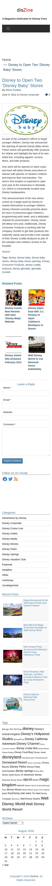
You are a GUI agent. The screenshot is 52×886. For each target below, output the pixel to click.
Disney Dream (43, 749)
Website (7, 412)
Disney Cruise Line (12, 528)
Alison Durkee (13, 90)
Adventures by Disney (14, 518)
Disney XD (18, 775)
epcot (27, 779)
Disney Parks (9, 549)
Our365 (6, 272)
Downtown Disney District (12, 780)
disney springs (24, 770)
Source (6, 251)
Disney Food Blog (23, 752)
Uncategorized (10, 585)
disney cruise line (26, 748)
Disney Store (39, 771)
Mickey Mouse (14, 789)
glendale (36, 268)
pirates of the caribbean (42, 790)
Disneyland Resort (14, 762)
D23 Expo (18, 729)
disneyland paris (28, 758)
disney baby (23, 257)
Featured (7, 564)
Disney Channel (28, 743)
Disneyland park (41, 758)
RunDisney (14, 793)
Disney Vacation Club (14, 559)
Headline (7, 569)
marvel (20, 785)
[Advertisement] (26, 42)
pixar (4, 793)
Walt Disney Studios (30, 798)
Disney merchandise (34, 763)
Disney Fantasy (8, 752)
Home (6, 60)
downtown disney (33, 774)
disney (28, 728)
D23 (11, 729)
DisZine (34, 876)
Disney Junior (39, 752)
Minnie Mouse (27, 790)
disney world (7, 775)
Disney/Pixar (19, 739)
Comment (9, 424)
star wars (26, 793)
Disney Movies (10, 544)
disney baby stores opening (25, 261)
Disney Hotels (9, 533)
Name (7, 387)
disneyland (11, 757)
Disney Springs (10, 554)
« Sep (5, 865)
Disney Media (9, 538)
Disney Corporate (11, 523)
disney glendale (21, 268)
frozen (36, 780)
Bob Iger (5, 729)
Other (5, 575)
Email (7, 399)
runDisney (7, 580)
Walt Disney (16, 799)
